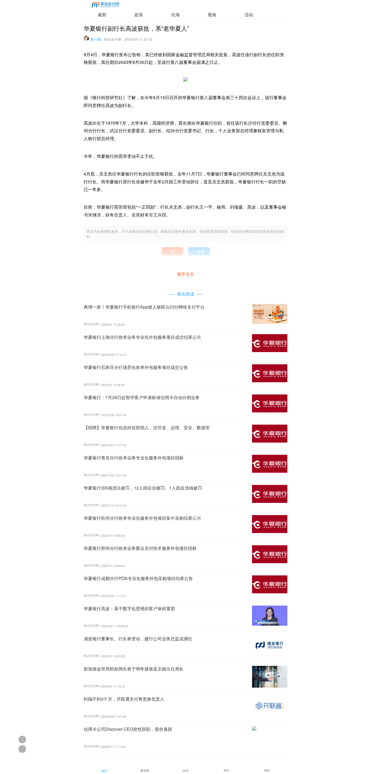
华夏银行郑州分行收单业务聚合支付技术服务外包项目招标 (140, 548)
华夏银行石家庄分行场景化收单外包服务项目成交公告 (136, 367)
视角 (212, 14)
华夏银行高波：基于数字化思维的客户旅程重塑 (129, 608)
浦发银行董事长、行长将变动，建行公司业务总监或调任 (138, 638)
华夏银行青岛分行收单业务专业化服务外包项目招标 (134, 458)
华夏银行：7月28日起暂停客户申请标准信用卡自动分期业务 (142, 397)
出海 (175, 14)
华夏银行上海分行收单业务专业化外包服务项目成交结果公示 (142, 337)
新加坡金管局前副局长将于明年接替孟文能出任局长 (134, 669)
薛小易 (95, 39)
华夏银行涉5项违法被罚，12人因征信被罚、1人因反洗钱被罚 (143, 488)
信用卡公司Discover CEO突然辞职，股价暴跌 (128, 729)
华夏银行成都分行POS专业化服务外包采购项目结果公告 (138, 578)
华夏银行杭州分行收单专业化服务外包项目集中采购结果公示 (142, 518)
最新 (102, 14)
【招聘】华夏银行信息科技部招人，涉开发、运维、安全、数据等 (147, 427)
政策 (138, 14)
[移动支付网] (105, 6)
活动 (248, 14)
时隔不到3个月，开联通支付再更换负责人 (124, 699)
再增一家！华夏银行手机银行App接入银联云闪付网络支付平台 (144, 307)
